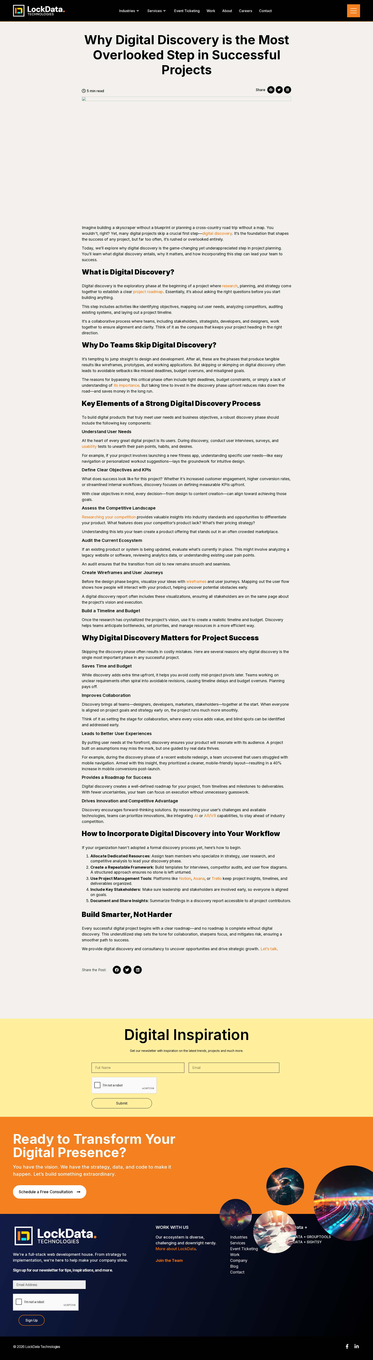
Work (235, 1254)
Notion (185, 878)
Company (238, 1260)
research (230, 286)
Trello (217, 878)
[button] (271, 89)
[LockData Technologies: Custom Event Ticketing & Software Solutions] (39, 11)
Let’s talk (269, 949)
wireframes (196, 581)
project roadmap (148, 291)
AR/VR (210, 815)
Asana (199, 878)
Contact (237, 1272)
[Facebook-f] (347, 1346)
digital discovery (217, 233)
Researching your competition (109, 517)
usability (89, 446)
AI (196, 815)
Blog (234, 1266)
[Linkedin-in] (356, 1346)
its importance (126, 385)
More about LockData (176, 1248)
